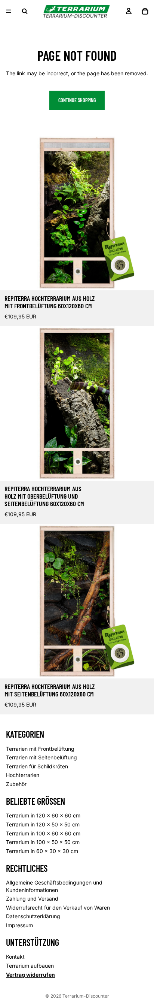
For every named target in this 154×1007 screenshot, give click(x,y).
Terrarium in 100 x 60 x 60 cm (43, 833)
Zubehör (16, 784)
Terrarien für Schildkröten (37, 766)
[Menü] (8, 11)
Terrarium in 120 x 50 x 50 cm (43, 824)
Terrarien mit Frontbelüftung (40, 749)
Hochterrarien (22, 775)
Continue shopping (77, 100)
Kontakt (15, 956)
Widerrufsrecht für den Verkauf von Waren (58, 907)
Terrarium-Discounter (85, 996)
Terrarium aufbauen (30, 965)
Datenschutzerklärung (33, 916)
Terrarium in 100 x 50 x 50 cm (43, 842)
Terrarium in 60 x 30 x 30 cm (42, 851)
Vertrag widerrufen (30, 974)
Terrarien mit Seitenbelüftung (41, 757)
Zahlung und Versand (32, 898)
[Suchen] (24, 11)
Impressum (19, 925)
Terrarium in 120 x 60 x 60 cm (43, 815)
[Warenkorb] (145, 11)
